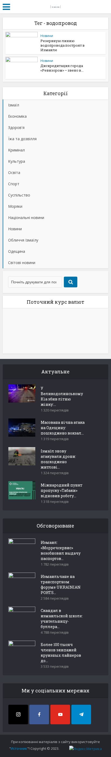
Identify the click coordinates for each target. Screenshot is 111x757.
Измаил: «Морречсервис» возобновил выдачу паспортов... (61, 550)
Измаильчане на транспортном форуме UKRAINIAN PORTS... (61, 584)
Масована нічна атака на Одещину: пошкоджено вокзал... (63, 428)
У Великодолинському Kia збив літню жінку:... (62, 396)
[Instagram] (18, 714)
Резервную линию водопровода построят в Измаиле (62, 45)
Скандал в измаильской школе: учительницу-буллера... (62, 618)
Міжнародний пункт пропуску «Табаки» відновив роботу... (61, 490)
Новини (46, 36)
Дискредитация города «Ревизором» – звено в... (62, 68)
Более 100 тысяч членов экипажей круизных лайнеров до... (61, 652)
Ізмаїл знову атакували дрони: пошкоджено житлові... (58, 459)
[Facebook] (39, 714)
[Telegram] (81, 714)
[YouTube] (60, 714)
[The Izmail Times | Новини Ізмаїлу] (55, 6)
